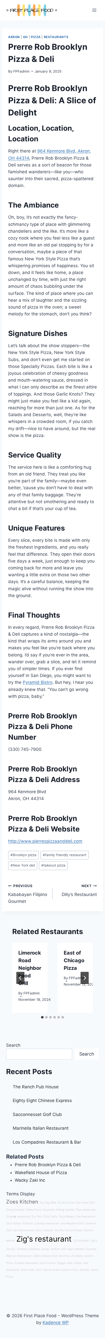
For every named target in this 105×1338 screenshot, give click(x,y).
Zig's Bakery (67, 1216)
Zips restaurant (86, 1209)
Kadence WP (56, 1322)
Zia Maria (77, 1256)
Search (13, 1045)
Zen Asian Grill (85, 1202)
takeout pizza (53, 865)
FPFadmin (21, 71)
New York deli (22, 865)
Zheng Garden (65, 1209)
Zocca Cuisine (15, 1209)
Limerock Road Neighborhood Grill (29, 968)
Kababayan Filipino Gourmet (27, 894)
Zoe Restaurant (86, 1216)
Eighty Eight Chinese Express (42, 1100)
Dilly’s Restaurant (79, 890)
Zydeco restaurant (26, 1263)
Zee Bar (84, 1270)
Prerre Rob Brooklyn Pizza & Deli (48, 1164)
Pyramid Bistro (37, 682)
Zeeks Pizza (34, 1209)
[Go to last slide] (20, 978)
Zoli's (93, 1240)
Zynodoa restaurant (46, 1223)
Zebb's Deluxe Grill (45, 1256)
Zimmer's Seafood (28, 1249)
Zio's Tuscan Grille (47, 1270)
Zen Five (64, 1256)
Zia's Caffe (50, 1216)
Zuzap (45, 1249)
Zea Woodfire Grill (72, 1223)
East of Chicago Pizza (74, 960)
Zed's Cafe (27, 1270)
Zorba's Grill (58, 1249)
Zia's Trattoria (44, 1230)
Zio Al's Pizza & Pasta (69, 1230)
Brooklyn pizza (23, 855)
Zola (9, 1230)
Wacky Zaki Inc (30, 1180)
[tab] (42, 1017)
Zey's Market (76, 1249)
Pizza (36, 37)
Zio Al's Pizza (66, 1202)
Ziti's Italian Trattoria (19, 1223)
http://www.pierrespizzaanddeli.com (45, 841)
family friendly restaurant (64, 855)
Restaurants (56, 37)
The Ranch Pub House (36, 1086)
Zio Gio (10, 1249)
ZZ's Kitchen (81, 1240)
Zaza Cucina (48, 1263)
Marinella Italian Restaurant (41, 1128)
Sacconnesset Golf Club (37, 1114)
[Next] (85, 978)
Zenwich (90, 1223)
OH (25, 37)
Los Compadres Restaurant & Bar (47, 1142)
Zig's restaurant (44, 1238)
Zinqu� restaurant (18, 1216)
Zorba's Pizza (69, 1270)
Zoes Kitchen (22, 1202)
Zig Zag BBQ (48, 1202)
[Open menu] (94, 10)
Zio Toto (37, 1216)
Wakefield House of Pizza (41, 1172)
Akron (14, 37)
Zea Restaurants (23, 1230)
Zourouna (49, 1209)
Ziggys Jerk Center (69, 1263)
